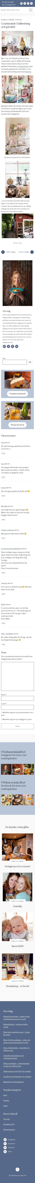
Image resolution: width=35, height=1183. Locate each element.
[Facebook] (24, 3)
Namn (3, 694)
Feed (9, 1151)
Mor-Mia (4, 506)
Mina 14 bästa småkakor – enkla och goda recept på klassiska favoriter (16, 1041)
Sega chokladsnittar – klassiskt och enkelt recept (16, 1049)
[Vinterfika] (17, 887)
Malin (3, 604)
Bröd (5, 1095)
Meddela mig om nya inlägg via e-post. (17, 719)
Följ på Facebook (17, 425)
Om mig (6, 1119)
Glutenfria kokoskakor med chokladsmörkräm (13, 1057)
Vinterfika (17, 906)
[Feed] (31, 3)
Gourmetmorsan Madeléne (11, 549)
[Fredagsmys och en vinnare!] (17, 847)
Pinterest (11, 1147)
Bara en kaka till (13, 782)
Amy (2, 442)
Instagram (11, 1139)
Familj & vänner (7, 20)
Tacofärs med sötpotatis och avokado (17, 1077)
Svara (3, 453)
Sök (4, 358)
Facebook (11, 1143)
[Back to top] (17, 1169)
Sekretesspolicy (9, 1130)
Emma (3, 488)
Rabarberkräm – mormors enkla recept (15, 1026)
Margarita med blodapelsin (13, 1082)
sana (2, 464)
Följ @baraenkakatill (17, 394)
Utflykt (18, 20)
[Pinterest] (28, 3)
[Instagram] (21, 3)
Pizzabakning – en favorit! (17, 986)
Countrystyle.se (23, 66)
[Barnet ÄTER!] (17, 926)
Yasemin (4, 583)
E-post (3, 703)
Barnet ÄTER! (17, 946)
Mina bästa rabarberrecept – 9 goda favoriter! (16, 1033)
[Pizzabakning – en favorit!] (17, 966)
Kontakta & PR (8, 1124)
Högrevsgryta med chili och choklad (17, 1071)
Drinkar (6, 1101)
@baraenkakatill (13, 751)
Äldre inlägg (10, 252)
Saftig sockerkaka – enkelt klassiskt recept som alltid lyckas (16, 1065)
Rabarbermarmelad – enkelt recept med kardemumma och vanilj (16, 1018)
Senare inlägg (24, 252)
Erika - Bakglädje (7, 634)
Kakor (5, 1106)
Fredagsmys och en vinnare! (17, 866)
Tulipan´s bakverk (7, 530)
